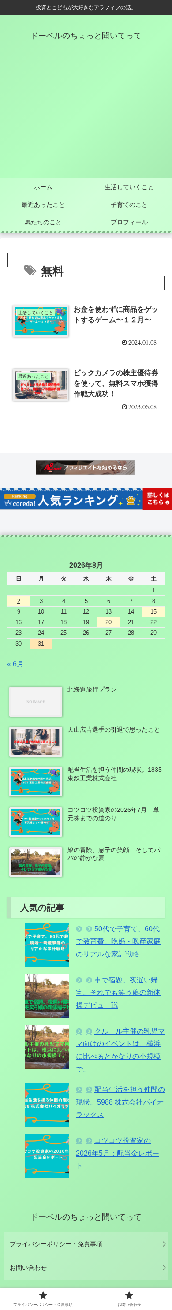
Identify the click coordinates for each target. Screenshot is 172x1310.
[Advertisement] (86, 117)
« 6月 (15, 664)
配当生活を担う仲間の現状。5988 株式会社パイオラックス (120, 1102)
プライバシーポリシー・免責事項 (56, 1243)
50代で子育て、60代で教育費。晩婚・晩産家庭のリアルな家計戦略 (118, 941)
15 (153, 611)
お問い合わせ (28, 1267)
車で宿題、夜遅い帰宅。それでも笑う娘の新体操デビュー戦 (118, 992)
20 (108, 622)
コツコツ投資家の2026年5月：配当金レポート (117, 1153)
